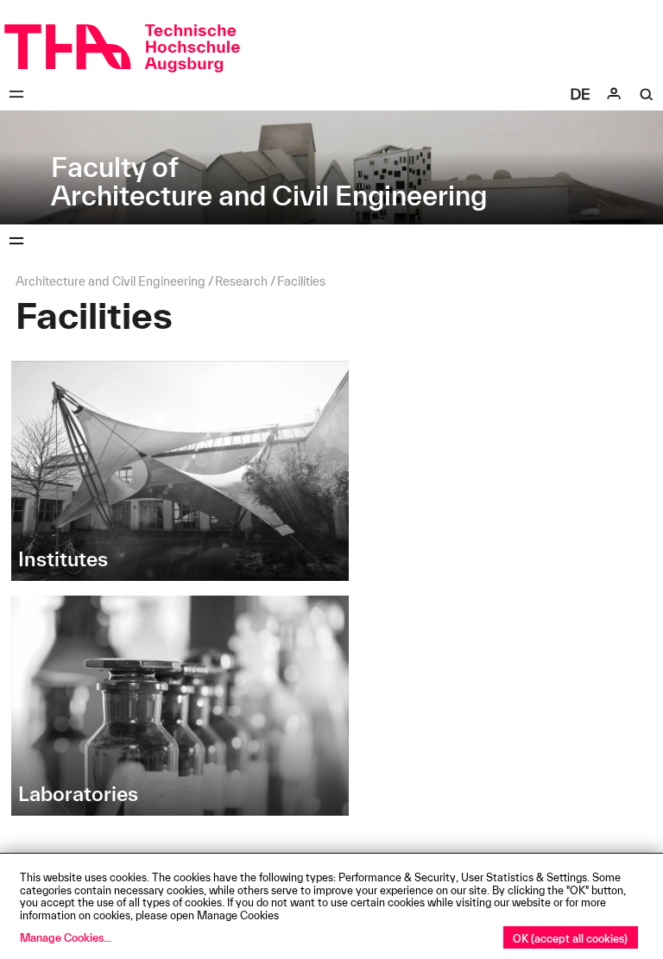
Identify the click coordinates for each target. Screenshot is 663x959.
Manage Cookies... (65, 937)
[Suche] (646, 94)
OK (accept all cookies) (570, 938)
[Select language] (580, 94)
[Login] (613, 94)
